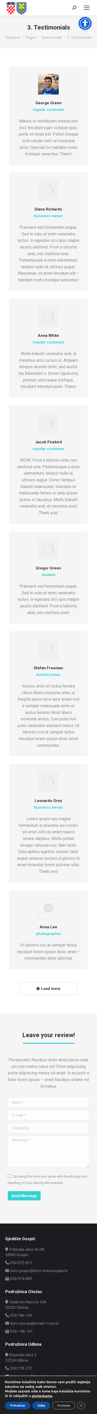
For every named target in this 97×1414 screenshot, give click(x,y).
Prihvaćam (17, 1405)
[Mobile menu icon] (86, 8)
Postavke (63, 1405)
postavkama (42, 1396)
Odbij (41, 1405)
